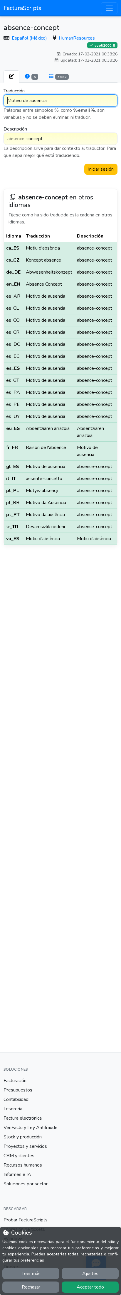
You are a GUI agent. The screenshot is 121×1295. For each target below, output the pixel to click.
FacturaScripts (22, 8)
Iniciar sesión (101, 169)
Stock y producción (23, 1137)
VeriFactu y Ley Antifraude (31, 1127)
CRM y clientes (19, 1155)
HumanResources (77, 38)
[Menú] (109, 8)
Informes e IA (17, 1174)
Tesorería (13, 1109)
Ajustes (90, 1273)
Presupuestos (18, 1090)
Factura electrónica (23, 1118)
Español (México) (30, 38)
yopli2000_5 (104, 45)
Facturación (15, 1080)
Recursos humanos (23, 1165)
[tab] (11, 76)
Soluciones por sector (26, 1184)
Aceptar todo (90, 1287)
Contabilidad (16, 1099)
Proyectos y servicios (25, 1146)
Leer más (31, 1273)
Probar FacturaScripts (26, 1220)
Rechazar (31, 1287)
